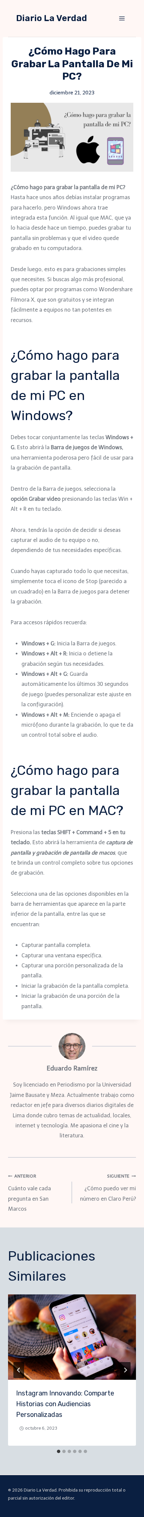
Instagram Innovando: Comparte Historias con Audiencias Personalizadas (65, 1404)
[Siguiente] (125, 1370)
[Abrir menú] (122, 18)
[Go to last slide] (18, 1370)
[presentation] (72, 1337)
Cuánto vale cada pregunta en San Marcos (29, 1193)
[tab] (58, 1451)
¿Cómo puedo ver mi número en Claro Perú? (108, 1188)
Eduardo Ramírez (72, 1068)
